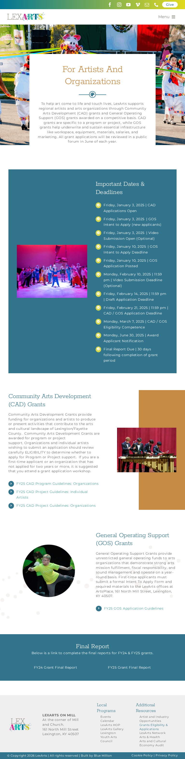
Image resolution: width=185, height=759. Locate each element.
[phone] (156, 4)
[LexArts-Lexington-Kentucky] (26, 14)
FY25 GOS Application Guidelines (134, 608)
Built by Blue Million (96, 755)
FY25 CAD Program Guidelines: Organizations (57, 483)
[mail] (147, 4)
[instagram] (119, 4)
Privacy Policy (167, 755)
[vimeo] (138, 4)
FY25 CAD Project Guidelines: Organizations (56, 505)
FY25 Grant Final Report (129, 667)
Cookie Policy (142, 755)
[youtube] (128, 4)
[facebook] (110, 4)
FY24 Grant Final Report (55, 667)
